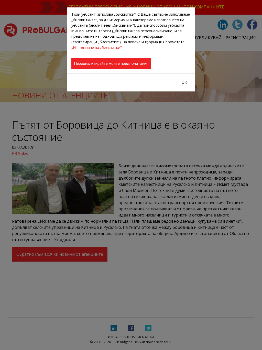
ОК (184, 82)
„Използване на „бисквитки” (96, 47)
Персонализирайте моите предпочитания (111, 63)
